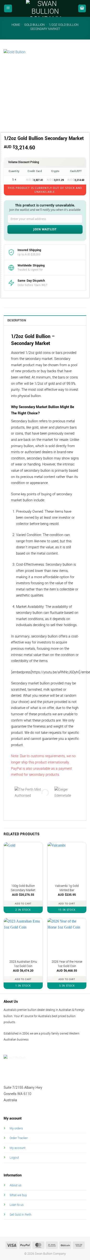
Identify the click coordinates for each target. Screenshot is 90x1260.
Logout (14, 1157)
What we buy (18, 1195)
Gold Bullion (34, 25)
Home (16, 25)
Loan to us (17, 1204)
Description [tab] (16, 320)
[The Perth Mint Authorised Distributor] (31, 792)
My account (17, 1148)
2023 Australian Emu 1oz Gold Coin (23, 964)
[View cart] (82, 9)
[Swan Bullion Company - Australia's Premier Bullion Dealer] (45, 8)
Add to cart (23, 903)
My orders (16, 1128)
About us (15, 1185)
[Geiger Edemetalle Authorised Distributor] (69, 792)
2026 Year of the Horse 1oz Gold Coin (67, 964)
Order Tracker (19, 1138)
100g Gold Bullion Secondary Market (23, 888)
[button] (8, 9)
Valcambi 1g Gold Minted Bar (67, 888)
